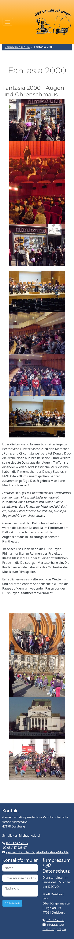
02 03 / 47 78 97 (17, 843)
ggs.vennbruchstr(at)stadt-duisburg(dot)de (37, 852)
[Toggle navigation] (7, 22)
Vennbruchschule (17, 47)
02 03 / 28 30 (55, 920)
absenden (12, 903)
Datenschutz (56, 871)
